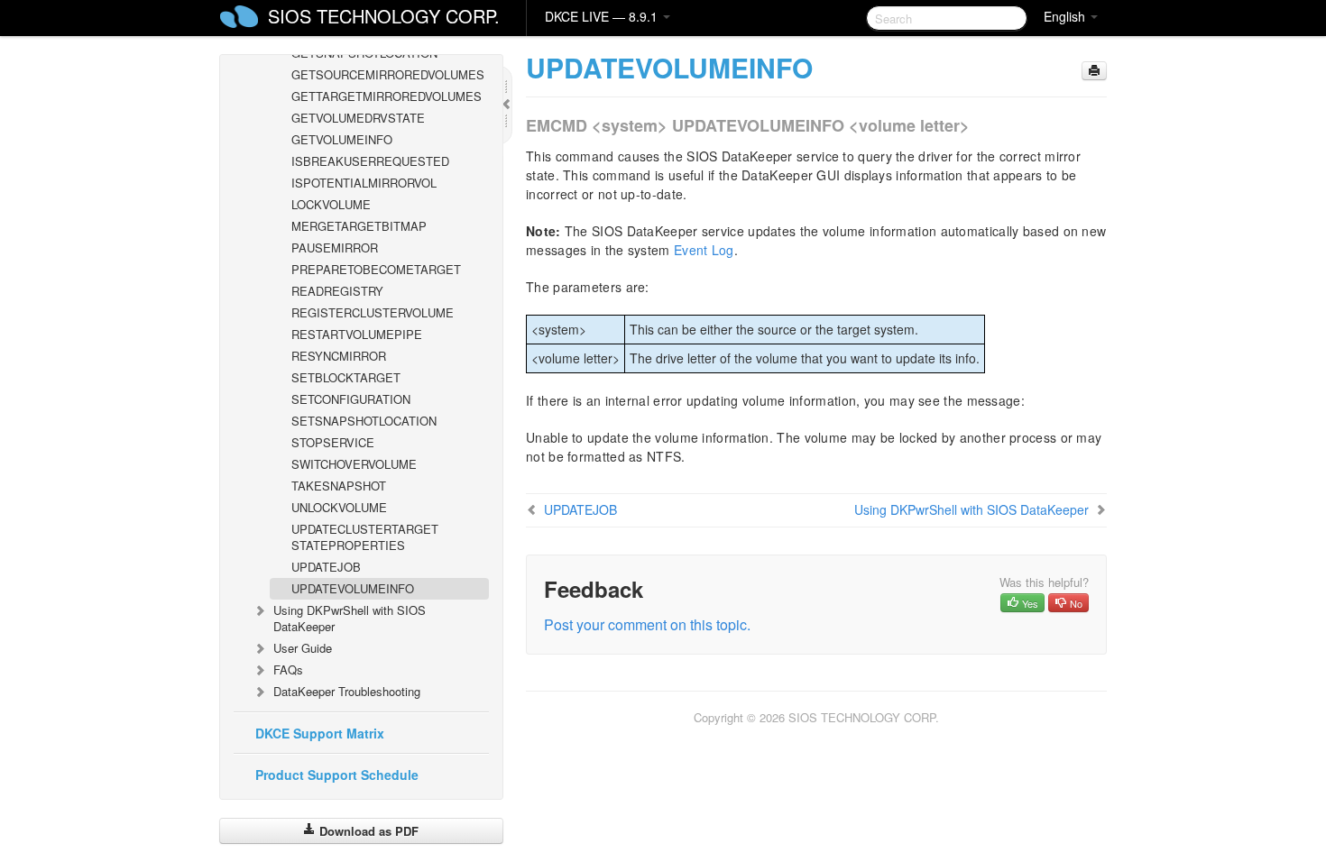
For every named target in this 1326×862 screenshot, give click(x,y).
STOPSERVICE (332, 442)
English (1066, 16)
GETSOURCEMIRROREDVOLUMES (387, 74)
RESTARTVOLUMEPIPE (356, 334)
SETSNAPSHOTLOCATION (364, 420)
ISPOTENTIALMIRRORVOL (364, 182)
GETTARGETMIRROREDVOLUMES (386, 96)
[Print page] (1094, 70)
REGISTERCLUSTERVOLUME (372, 312)
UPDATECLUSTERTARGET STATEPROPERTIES (364, 537)
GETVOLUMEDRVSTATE (358, 117)
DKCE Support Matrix (319, 733)
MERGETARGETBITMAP (359, 225)
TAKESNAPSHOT (338, 485)
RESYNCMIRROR (338, 355)
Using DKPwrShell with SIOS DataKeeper (349, 618)
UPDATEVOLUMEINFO (352, 588)
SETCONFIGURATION (350, 399)
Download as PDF (367, 830)
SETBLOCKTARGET (346, 377)
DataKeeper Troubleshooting (346, 691)
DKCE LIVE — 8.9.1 (603, 16)
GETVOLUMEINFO (341, 139)
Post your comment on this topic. (647, 624)
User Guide (302, 647)
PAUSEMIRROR (334, 247)
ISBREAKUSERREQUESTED (370, 161)
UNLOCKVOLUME (339, 507)
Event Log (704, 250)
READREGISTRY (337, 290)
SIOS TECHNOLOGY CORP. (384, 16)
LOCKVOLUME (331, 204)
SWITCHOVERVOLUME (354, 463)
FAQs (288, 669)
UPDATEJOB (326, 566)
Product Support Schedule (337, 775)
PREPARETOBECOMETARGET (376, 269)
